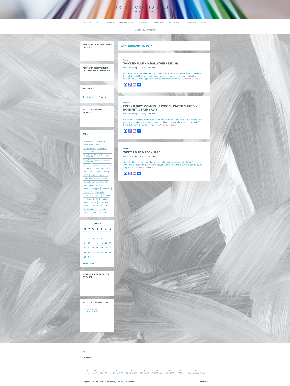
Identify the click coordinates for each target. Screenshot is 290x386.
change (99, 145)
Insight (93, 175)
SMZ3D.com (174, 22)
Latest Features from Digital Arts (96, 178)
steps (86, 206)
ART (97, 22)
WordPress (130, 382)
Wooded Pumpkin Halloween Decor (150, 63)
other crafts (106, 189)
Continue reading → (191, 79)
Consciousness (89, 148)
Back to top (203, 382)
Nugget (96, 189)
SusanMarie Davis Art (99, 206)
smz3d (86, 202)
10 (89, 243)
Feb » (91, 263)
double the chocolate (102, 168)
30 (85, 257)
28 (106, 252)
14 (106, 243)
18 (93, 248)
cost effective (89, 151)
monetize (99, 185)
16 (85, 248)
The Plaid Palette (90, 209)
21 (106, 248)
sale (96, 199)
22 (110, 248)
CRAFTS (109, 22)
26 (97, 252)
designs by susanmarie (101, 165)
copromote (102, 148)
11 (93, 243)
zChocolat (104, 212)
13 (102, 243)
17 (89, 248)
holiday (106, 172)
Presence (87, 195)
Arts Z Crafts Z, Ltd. (145, 7)
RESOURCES (142, 22)
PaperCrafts (88, 192)
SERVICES (158, 22)
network (87, 189)
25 (93, 252)
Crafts (125, 60)
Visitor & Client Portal (145, 30)
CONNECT (190, 22)
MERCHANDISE (125, 22)
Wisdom (94, 212)
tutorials (102, 209)
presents (97, 195)
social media (104, 202)
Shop (82, 351)
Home (86, 22)
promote (106, 195)
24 (89, 252)
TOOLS (203, 22)
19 (97, 248)
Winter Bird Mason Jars (141, 152)
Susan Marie (151, 68)
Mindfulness (88, 185)
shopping (104, 199)
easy (85, 172)
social (94, 202)
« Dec (85, 263)
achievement (88, 141)
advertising (101, 141)
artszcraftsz (88, 145)
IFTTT (86, 175)
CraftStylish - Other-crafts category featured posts (97, 155)
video (86, 212)
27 (102, 252)
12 (97, 243)
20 (101, 248)
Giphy (99, 172)
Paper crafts (127, 103)
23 (85, 252)
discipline (87, 168)
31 (89, 257)
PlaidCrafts (100, 192)
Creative (126, 149)
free (92, 172)
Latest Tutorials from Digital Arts (96, 182)
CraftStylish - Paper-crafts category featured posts (97, 160)
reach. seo (88, 199)
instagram (103, 175)
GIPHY (88, 97)
